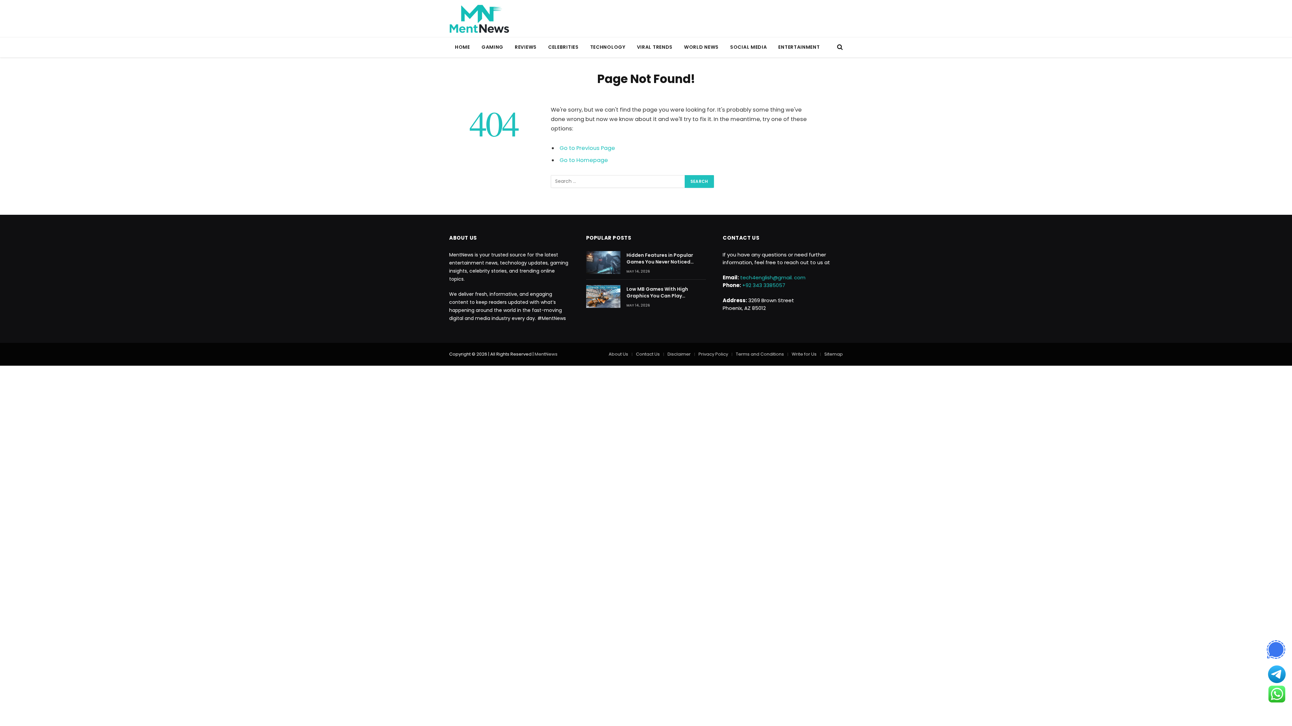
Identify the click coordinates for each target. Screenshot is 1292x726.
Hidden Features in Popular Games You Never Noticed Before (659, 258)
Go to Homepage (584, 160)
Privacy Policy (713, 354)
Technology (607, 47)
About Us (618, 354)
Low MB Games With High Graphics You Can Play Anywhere (657, 292)
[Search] (839, 47)
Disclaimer (679, 354)
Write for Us (804, 354)
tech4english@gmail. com (772, 277)
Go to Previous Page (587, 148)
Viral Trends (655, 47)
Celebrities (563, 47)
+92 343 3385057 (763, 285)
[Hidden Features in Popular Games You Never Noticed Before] (603, 262)
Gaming (492, 47)
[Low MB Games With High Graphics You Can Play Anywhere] (603, 296)
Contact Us (648, 354)
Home (462, 47)
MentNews (546, 354)
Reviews (526, 47)
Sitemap (833, 354)
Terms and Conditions (760, 354)
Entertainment (799, 47)
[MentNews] (479, 18)
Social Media (748, 47)
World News (701, 47)
